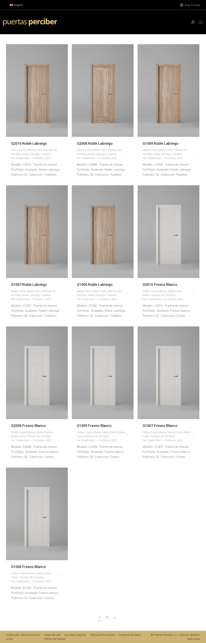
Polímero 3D (50, 150)
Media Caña (35, 150)
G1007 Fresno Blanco (160, 426)
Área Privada (192, 5)
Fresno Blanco (159, 291)
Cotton (146, 291)
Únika (9, 638)
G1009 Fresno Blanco (94, 426)
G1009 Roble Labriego (160, 143)
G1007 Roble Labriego (29, 284)
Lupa (31, 90)
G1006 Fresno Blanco (28, 567)
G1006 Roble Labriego (95, 284)
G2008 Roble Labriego (95, 143)
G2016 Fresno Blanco (160, 284)
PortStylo (16, 154)
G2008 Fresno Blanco (28, 426)
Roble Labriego (30, 154)
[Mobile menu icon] (201, 22)
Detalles (42, 90)
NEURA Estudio (29, 634)
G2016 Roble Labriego (29, 143)
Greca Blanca (19, 150)
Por (20, 158)
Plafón (146, 295)
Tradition (46, 154)
